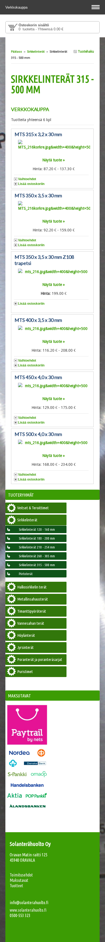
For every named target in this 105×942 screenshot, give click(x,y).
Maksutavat (19, 880)
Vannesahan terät (30, 623)
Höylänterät (26, 635)
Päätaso (16, 51)
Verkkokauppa (17, 7)
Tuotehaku (85, 51)
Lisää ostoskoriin (31, 184)
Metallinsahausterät (32, 599)
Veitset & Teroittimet (33, 507)
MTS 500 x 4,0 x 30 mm (38, 434)
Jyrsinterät (25, 647)
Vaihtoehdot (27, 179)
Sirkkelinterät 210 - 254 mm (37, 547)
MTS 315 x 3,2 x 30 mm (38, 134)
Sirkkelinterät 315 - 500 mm (37, 565)
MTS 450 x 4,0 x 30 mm (38, 377)
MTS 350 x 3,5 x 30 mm (38, 195)
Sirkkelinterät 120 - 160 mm (37, 529)
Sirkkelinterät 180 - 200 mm (37, 538)
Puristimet (25, 671)
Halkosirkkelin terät (32, 587)
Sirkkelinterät (36, 51)
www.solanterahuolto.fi (28, 910)
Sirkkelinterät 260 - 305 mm (37, 556)
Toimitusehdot (21, 874)
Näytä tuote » (53, 160)
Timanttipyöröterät (31, 611)
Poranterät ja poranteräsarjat (39, 659)
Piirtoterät (26, 574)
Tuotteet (16, 885)
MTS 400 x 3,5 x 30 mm (38, 320)
